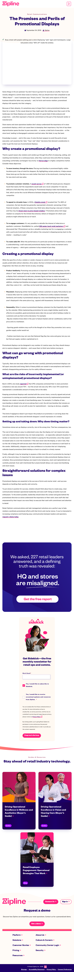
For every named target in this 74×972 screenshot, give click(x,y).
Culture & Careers (44, 940)
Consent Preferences (65, 969)
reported (23, 384)
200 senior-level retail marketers (51, 226)
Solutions (17, 940)
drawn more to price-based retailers (31, 211)
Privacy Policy (36, 716)
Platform (17, 935)
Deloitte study (40, 202)
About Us (40, 935)
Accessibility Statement (37, 969)
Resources (18, 956)
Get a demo (36, 924)
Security (40, 951)
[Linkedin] (45, 967)
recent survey (36, 184)
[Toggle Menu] (69, 4)
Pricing (16, 951)
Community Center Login (47, 945)
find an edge (43, 161)
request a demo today (10, 517)
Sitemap (24, 969)
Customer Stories (21, 945)
